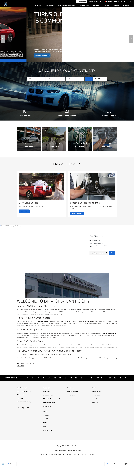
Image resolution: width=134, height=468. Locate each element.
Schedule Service (96, 391)
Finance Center (71, 395)
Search (88, 79)
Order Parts (95, 402)
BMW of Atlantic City (72, 446)
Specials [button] (106, 5)
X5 (71, 378)
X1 (49, 378)
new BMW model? (42, 321)
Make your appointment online (107, 347)
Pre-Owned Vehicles (48, 395)
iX (104, 378)
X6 (76, 378)
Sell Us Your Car (47, 406)
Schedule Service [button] (82, 1)
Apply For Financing (72, 391)
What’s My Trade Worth (49, 402)
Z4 (92, 378)
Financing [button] (96, 5)
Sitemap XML (54, 454)
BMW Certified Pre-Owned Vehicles (52, 399)
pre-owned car (92, 321)
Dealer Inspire (77, 450)
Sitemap (47, 454)
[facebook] (23, 407)
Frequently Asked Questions (26, 363)
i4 (115, 378)
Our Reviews (22, 388)
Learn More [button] (24, 211)
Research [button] (116, 5)
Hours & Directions (24, 391)
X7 (81, 378)
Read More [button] (20, 365)
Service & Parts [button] (84, 5)
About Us (20, 395)
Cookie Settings (91, 454)
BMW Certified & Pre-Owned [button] (66, 5)
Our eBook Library (24, 402)
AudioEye (61, 454)
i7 (125, 378)
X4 (65, 378)
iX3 (110, 378)
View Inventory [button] (28, 146)
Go (112, 253)
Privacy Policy (69, 454)
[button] (3, 39)
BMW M (99, 378)
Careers (20, 398)
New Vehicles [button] (37, 5)
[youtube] (28, 407)
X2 (55, 378)
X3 (60, 378)
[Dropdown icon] (121, 1)
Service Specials (96, 395)
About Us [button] (126, 5)
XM (87, 378)
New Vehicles (46, 391)
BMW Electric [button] (50, 5)
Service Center (95, 399)
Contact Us (41, 454)
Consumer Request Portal (80, 454)
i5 (120, 378)
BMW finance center (110, 333)
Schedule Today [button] (105, 146)
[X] (18, 407)
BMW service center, (39, 347)
